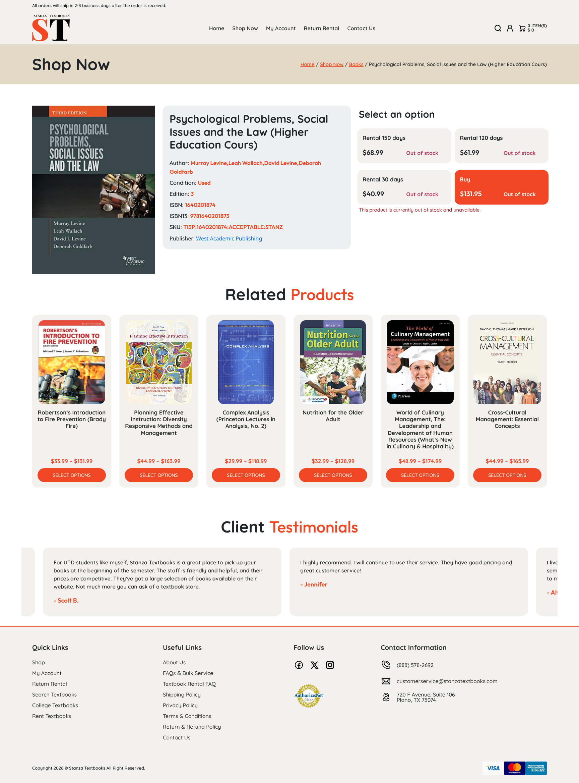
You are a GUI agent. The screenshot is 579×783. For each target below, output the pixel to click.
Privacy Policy (180, 705)
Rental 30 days (383, 179)
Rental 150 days (384, 138)
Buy (465, 179)
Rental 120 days (481, 138)
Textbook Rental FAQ (189, 683)
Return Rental (321, 28)
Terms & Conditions (187, 716)
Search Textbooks (54, 694)
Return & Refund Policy (192, 726)
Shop (38, 662)
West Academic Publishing (229, 238)
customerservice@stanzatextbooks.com (447, 681)
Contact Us (361, 28)
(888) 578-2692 (415, 665)
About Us (174, 662)
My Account (281, 28)
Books (356, 64)
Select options (71, 475)
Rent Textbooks (51, 716)
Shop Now (245, 28)
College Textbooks (55, 705)
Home (216, 28)
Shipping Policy (182, 694)
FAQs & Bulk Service (188, 673)
